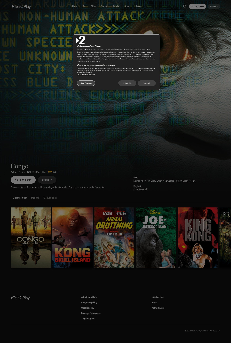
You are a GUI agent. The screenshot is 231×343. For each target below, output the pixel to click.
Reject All (127, 83)
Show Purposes (86, 83)
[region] (116, 62)
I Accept (147, 83)
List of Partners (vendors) (86, 74)
